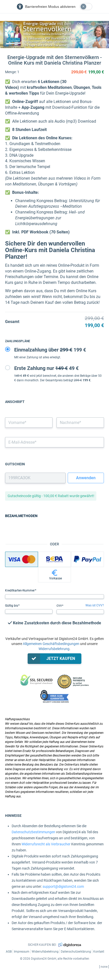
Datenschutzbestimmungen (33, 832)
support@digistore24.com (63, 886)
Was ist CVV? (94, 605)
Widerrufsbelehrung (54, 649)
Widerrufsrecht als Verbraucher (46, 844)
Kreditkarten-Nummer (20, 590)
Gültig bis (12, 605)
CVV (60, 605)
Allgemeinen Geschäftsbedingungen (51, 644)
